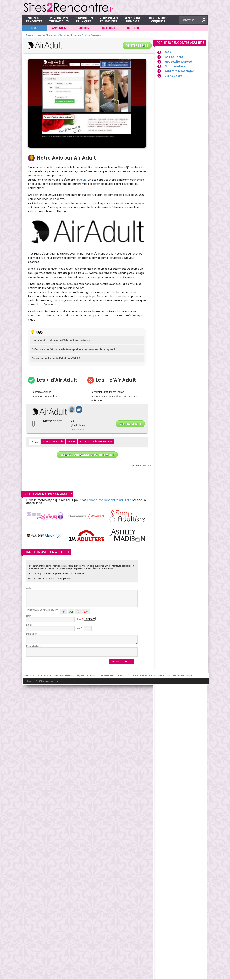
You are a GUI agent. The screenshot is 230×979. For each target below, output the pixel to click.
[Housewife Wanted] (86, 516)
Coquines (158, 19)
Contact (92, 675)
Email (29, 625)
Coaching (108, 28)
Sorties (84, 28)
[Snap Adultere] (127, 516)
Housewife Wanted (178, 62)
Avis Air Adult (78, 429)
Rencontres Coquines (58, 34)
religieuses (109, 19)
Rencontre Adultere (80, 34)
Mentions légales (64, 675)
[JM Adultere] (86, 536)
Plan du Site (44, 675)
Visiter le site (137, 45)
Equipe (80, 675)
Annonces (59, 28)
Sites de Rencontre (34, 19)
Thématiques (59, 19)
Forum (121, 675)
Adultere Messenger (179, 71)
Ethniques (84, 19)
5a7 (168, 52)
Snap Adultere (175, 66)
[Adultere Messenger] (45, 536)
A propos (29, 675)
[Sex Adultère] (45, 516)
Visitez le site (130, 423)
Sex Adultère (174, 57)
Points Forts (32, 634)
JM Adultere (173, 76)
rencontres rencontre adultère (109, 500)
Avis (29, 588)
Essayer (87, 455)
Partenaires (108, 675)
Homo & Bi (133, 19)
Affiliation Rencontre (179, 675)
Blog (34, 28)
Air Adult (81, 180)
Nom (28, 616)
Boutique (133, 28)
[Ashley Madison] (127, 536)
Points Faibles (33, 646)
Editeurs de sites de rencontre (146, 675)
